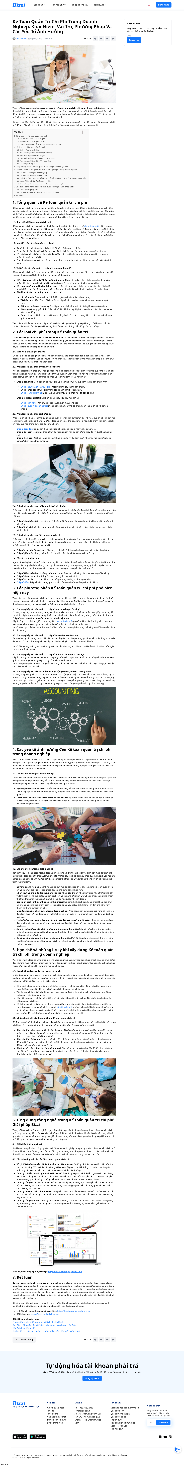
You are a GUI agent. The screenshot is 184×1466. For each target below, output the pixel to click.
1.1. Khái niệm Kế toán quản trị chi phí (31, 139)
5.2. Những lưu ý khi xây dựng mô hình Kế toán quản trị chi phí (40, 184)
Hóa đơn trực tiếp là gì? (24, 1328)
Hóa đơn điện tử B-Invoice (123, 1422)
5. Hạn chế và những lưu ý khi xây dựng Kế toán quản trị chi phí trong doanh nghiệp (50, 178)
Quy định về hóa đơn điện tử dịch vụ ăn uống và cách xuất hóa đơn (44, 1325)
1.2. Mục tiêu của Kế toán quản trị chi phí (32, 141)
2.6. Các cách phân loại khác (27, 164)
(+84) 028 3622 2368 (83, 1407)
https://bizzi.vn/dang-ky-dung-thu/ (73, 1311)
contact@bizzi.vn (82, 1410)
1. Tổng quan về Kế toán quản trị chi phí (31, 136)
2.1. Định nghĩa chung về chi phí (28, 150)
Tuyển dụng (52, 1413)
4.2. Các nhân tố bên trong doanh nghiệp (32, 175)
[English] (148, 5)
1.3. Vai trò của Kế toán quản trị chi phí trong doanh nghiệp (39, 144)
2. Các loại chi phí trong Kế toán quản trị (31, 147)
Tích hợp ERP (57, 4)
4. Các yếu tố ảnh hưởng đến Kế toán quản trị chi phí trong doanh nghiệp (45, 169)
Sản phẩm (39, 4)
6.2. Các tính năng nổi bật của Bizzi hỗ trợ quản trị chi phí (38, 192)
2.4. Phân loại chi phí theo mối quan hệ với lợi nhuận (36, 158)
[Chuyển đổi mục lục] (83, 132)
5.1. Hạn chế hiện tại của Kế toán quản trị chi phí (34, 181)
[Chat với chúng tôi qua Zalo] (177, 1449)
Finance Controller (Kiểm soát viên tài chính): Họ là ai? (38, 1322)
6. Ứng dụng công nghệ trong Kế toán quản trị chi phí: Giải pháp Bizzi (44, 187)
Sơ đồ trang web (55, 1422)
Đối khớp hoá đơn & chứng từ (125, 1407)
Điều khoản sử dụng (56, 1419)
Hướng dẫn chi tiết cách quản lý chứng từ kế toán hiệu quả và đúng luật (46, 1331)
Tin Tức (50, 1410)
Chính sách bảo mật (56, 1416)
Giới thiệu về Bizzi (55, 1407)
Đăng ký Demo (92, 1378)
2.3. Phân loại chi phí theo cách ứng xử (31, 155)
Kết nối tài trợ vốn (119, 1425)
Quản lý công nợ (118, 1416)
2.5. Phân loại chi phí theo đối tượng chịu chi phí (34, 161)
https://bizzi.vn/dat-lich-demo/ (45, 1314)
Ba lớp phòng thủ (80, 4)
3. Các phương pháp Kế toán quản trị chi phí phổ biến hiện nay (41, 166)
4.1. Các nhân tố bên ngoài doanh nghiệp (32, 172)
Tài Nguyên (99, 4)
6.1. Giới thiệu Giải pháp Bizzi (27, 189)
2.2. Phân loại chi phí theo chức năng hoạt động (34, 153)
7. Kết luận (18, 195)
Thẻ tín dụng (117, 1419)
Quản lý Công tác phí (120, 1413)
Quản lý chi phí (118, 1410)
